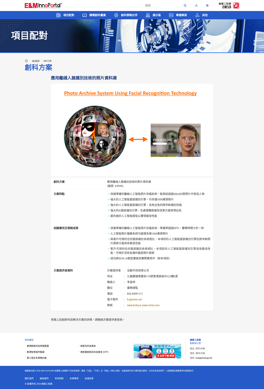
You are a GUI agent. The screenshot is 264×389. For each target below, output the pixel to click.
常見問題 (59, 378)
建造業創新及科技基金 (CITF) (94, 352)
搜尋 (185, 5)
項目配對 (36, 61)
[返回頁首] (257, 382)
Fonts (196, 5)
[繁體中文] (207, 5)
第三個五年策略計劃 (37, 358)
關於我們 (29, 378)
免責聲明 (74, 378)
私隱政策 (89, 378)
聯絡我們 (44, 378)
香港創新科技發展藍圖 (38, 346)
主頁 (26, 60)
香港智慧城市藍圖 (35, 352)
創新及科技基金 (88, 346)
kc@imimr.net (134, 299)
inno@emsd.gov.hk (204, 358)
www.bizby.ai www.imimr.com (143, 305)
